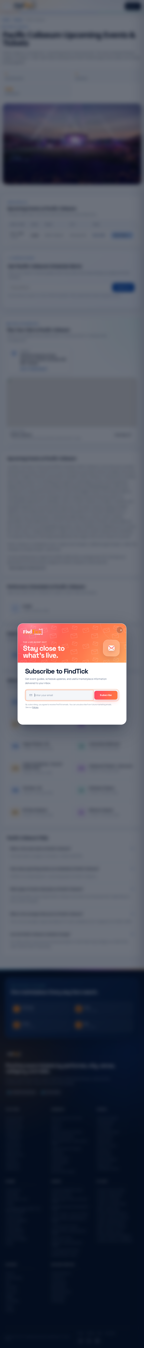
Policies (35, 707)
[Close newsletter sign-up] (119, 630)
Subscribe (106, 695)
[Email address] (60, 695)
